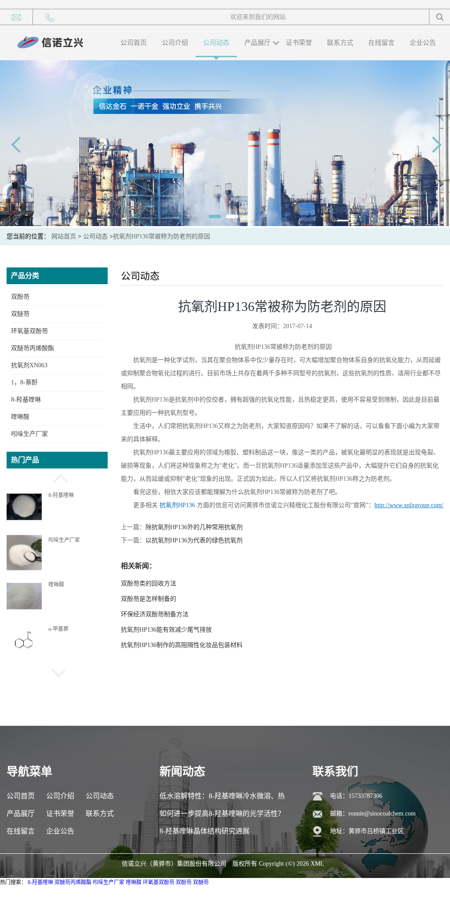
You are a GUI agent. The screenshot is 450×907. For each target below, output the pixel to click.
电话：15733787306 (356, 796)
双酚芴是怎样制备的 (148, 599)
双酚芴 (20, 296)
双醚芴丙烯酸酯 (32, 348)
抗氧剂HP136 (177, 505)
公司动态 (216, 42)
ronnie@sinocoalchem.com (382, 813)
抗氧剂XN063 (29, 365)
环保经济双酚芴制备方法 (155, 614)
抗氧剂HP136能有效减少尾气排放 (166, 629)
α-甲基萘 (58, 629)
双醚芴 (20, 314)
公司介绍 (175, 42)
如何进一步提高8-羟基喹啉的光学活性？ (222, 813)
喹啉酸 (20, 416)
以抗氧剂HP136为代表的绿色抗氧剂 (194, 540)
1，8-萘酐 (24, 382)
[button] (57, 477)
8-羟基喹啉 (26, 399)
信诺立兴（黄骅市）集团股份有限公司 (174, 863)
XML (317, 863)
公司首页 (133, 42)
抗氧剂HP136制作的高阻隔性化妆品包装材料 (182, 645)
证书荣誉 (299, 42)
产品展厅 (257, 42)
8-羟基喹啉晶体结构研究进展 (205, 831)
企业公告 (423, 42)
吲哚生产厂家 (29, 434)
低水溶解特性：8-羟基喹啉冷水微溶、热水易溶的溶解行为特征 (222, 798)
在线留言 (381, 42)
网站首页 (63, 236)
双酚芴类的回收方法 (148, 583)
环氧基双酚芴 (29, 331)
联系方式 (340, 42)
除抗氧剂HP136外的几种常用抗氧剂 (194, 527)
